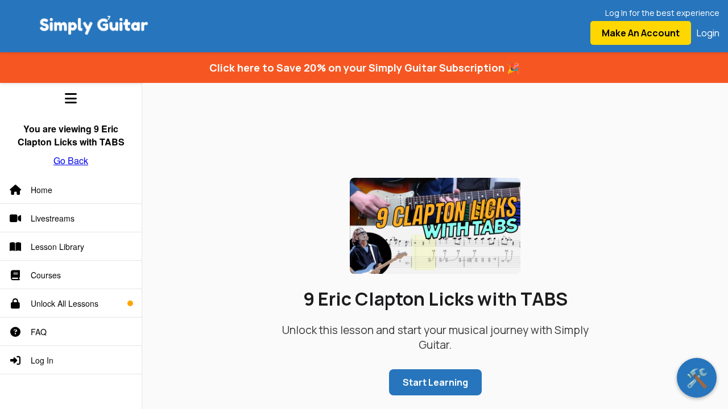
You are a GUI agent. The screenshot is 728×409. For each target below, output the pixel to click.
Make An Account (641, 33)
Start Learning (435, 382)
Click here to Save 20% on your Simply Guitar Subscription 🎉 (364, 67)
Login (708, 33)
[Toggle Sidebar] (71, 98)
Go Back (70, 160)
